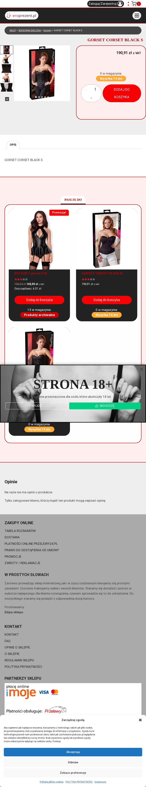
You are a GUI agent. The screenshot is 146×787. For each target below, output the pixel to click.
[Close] (141, 369)
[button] (140, 720)
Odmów (73, 762)
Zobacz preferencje (73, 773)
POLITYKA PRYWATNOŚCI (79, 782)
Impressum (100, 782)
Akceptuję (73, 752)
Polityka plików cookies (51, 782)
